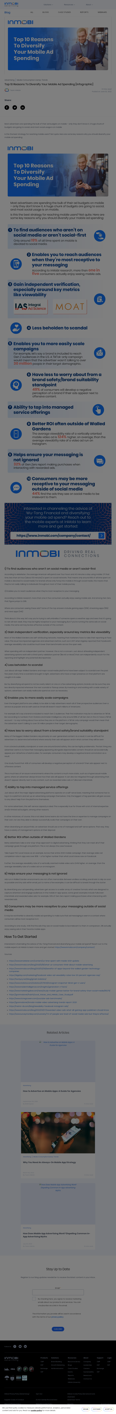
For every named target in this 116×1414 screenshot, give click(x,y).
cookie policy (36, 1410)
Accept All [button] (108, 1409)
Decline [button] (85, 1409)
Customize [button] (96, 1409)
